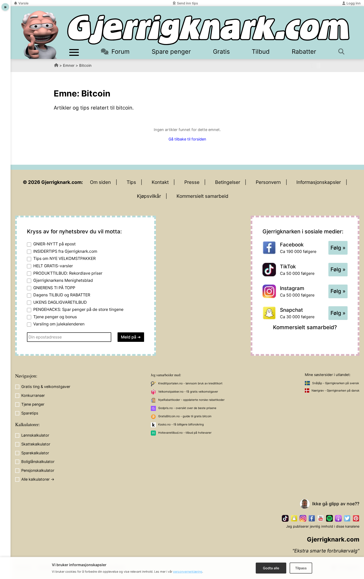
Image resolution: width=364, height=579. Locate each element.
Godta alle (271, 568)
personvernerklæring (187, 571)
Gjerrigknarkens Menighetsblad (63, 280)
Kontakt (160, 182)
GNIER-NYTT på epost (54, 243)
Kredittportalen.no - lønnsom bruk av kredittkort (190, 383)
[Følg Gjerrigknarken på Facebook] (311, 518)
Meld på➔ (131, 337)
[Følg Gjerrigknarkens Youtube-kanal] (320, 518)
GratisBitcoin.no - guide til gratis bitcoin (184, 416)
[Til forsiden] (208, 30)
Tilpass (301, 568)
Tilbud (261, 51)
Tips (131, 182)
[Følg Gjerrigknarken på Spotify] (329, 518)
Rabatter (304, 51)
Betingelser (227, 182)
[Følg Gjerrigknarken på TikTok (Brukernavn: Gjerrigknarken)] (285, 518)
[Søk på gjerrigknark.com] (342, 51)
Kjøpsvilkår (149, 196)
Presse (191, 182)
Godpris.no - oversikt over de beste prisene (187, 408)
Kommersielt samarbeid (202, 196)
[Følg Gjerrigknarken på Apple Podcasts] (338, 518)
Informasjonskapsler (318, 182)
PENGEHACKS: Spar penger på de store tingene (78, 309)
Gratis (221, 51)
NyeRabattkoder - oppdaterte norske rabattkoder (191, 399)
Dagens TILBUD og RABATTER (61, 294)
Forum (120, 51)
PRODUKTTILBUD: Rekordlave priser (67, 273)
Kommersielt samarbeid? (305, 327)
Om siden (100, 182)
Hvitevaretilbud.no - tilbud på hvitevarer (184, 432)
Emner (69, 65)
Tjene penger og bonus (55, 316)
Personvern (268, 182)
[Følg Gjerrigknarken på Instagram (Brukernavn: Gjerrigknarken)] (303, 518)
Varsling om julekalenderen (58, 323)
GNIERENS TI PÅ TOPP (54, 287)
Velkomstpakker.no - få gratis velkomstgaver (188, 391)
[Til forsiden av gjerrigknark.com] (40, 35)
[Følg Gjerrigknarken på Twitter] (347, 518)
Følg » (338, 248)
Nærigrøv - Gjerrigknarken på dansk (335, 390)
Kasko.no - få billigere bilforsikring (181, 424)
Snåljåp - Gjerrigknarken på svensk (335, 383)
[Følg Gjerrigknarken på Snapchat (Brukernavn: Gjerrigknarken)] (294, 518)
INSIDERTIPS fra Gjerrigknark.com (65, 251)
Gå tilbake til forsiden (187, 139)
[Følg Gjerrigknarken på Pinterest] (356, 518)
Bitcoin (85, 65)
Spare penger (171, 51)
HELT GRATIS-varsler (53, 265)
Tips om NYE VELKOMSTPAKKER (64, 258)
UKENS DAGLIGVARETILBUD (60, 302)
